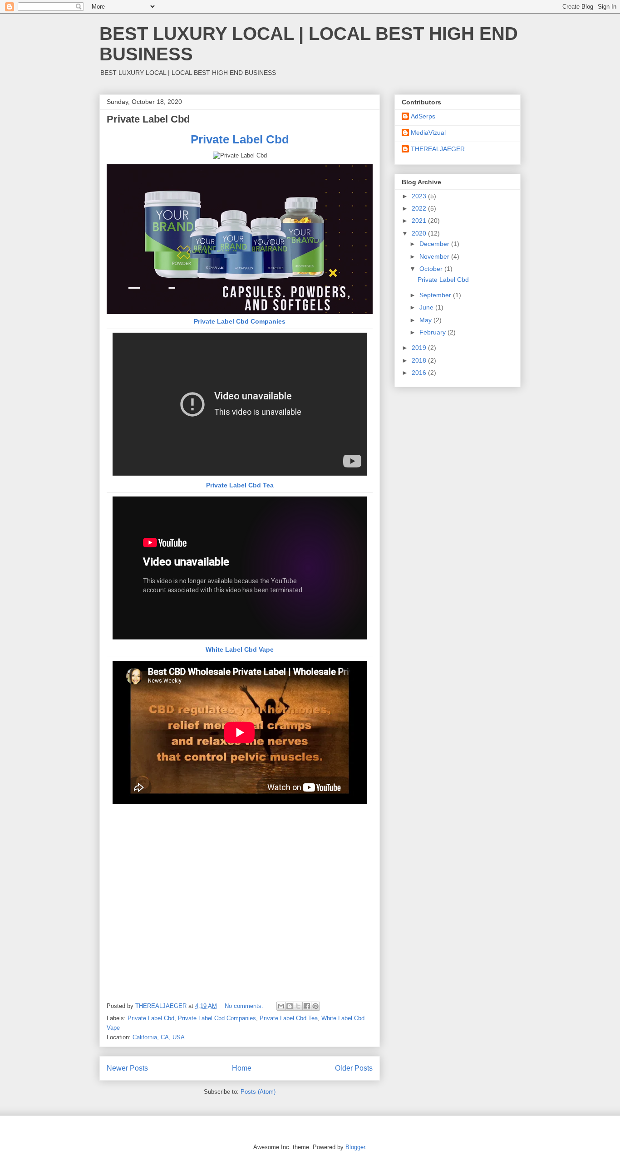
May (426, 320)
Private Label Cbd (148, 119)
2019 (420, 347)
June (427, 307)
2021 (420, 220)
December (435, 243)
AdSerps (423, 116)
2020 (420, 233)
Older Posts (354, 1068)
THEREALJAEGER (438, 148)
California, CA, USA (159, 1037)
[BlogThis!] (289, 1006)
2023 (420, 196)
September (436, 295)
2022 (420, 208)
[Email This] (280, 1006)
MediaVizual (428, 132)
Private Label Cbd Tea (240, 485)
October (431, 268)
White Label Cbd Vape (240, 649)
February (433, 332)
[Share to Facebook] (306, 1006)
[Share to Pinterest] (315, 1006)
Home (241, 1068)
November (435, 256)
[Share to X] (298, 1006)
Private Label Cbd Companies (239, 321)
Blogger (355, 1147)
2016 (420, 372)
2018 (420, 360)
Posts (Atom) (258, 1091)
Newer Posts (127, 1068)
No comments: (245, 1006)
